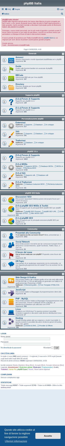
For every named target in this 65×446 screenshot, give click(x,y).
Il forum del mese (24, 252)
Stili (17, 131)
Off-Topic (20, 261)
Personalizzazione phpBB (33, 119)
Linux (18, 309)
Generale (32, 54)
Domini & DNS (31, 326)
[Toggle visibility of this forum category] (63, 54)
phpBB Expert (22, 369)
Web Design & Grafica (26, 277)
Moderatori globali (25, 367)
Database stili (43, 175)
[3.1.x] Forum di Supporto (28, 108)
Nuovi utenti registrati (42, 369)
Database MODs (47, 166)
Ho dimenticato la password (11, 348)
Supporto (29, 125)
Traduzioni (21, 140)
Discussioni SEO (23, 197)
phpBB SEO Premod (33, 211)
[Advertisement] (32, 411)
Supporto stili (30, 175)
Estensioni (21, 122)
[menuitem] (8, 9)
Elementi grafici (31, 285)
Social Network (23, 242)
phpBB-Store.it (49, 38)
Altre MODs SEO (37, 213)
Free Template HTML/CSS (49, 285)
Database (39, 125)
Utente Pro (12, 369)
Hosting (19, 318)
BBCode (19, 75)
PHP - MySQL (22, 299)
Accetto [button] (48, 436)
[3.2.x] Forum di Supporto (28, 99)
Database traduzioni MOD (35, 184)
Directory (20, 84)
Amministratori (13, 367)
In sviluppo (50, 125)
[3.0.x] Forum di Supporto (28, 155)
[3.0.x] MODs (21, 164)
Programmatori (47, 367)
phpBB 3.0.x (32, 151)
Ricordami (47, 348)
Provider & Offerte (46, 326)
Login (3, 333)
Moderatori (37, 367)
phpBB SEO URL (50, 211)
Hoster (30, 369)
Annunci (19, 57)
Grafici (56, 367)
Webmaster (32, 274)
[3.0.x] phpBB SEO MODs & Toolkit (32, 206)
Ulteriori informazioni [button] (16, 441)
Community (32, 229)
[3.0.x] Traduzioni (24, 182)
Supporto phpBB (32, 95)
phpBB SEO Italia (32, 193)
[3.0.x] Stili (21, 173)
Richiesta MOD (30, 168)
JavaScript (20, 290)
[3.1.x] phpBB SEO (24, 218)
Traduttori (4, 369)
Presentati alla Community (28, 233)
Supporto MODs (32, 166)
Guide (18, 66)
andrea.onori (6, 387)
